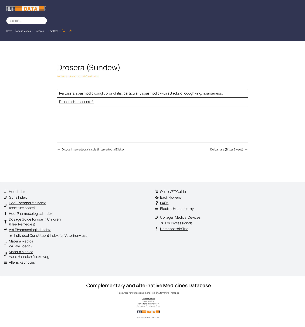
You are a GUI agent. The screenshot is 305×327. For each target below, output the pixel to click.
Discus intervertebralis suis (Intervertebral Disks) (93, 149)
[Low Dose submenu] (59, 30)
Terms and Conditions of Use (148, 306)
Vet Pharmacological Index (30, 229)
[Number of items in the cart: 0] (63, 30)
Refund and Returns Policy (148, 304)
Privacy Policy (148, 301)
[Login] (70, 30)
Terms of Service (148, 298)
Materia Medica (21, 241)
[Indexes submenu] (44, 30)
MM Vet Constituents (88, 76)
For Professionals (179, 223)
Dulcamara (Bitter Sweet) (226, 149)
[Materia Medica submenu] (32, 30)
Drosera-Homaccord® (76, 101)
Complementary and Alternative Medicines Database (148, 285)
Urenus (71, 76)
